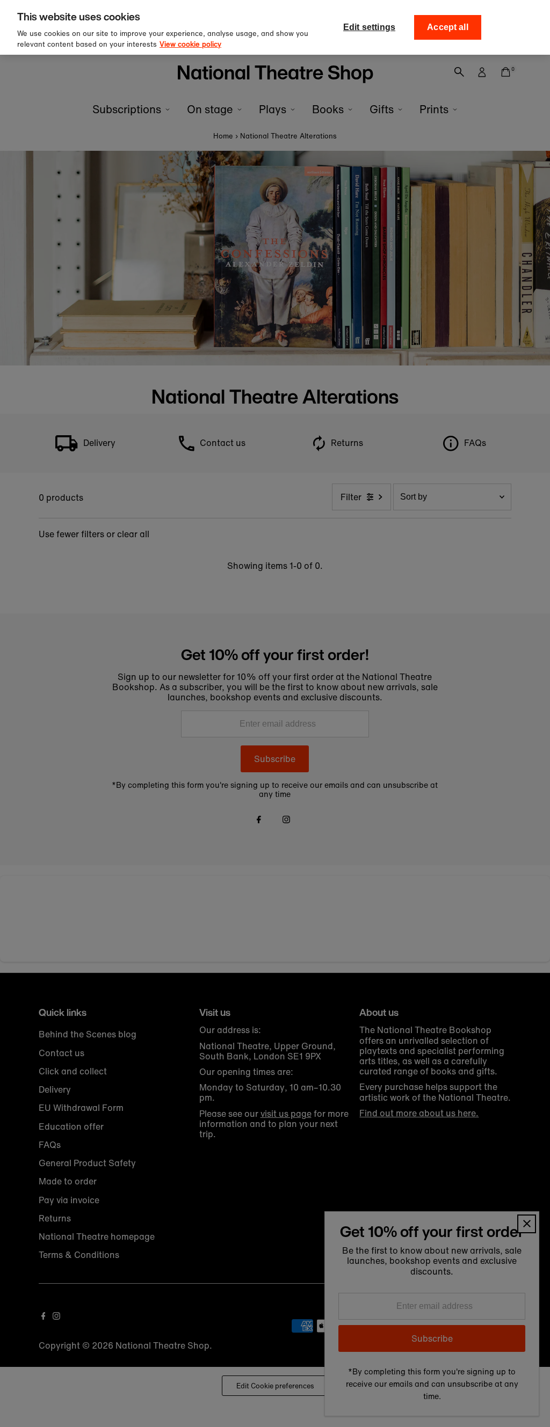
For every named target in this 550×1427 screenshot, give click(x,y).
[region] (275, 27)
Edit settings (369, 27)
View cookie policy (190, 44)
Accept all (447, 27)
